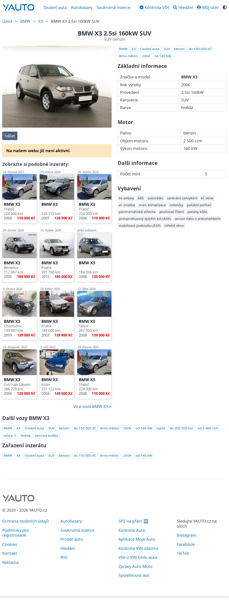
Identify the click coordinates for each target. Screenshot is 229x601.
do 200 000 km (181, 428)
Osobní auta (55, 7)
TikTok (183, 553)
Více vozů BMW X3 (91, 406)
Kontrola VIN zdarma (138, 548)
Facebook (186, 544)
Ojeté (160, 428)
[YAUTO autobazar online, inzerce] (18, 7)
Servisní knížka (46, 435)
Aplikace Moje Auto (137, 539)
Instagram (186, 535)
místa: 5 (10, 435)
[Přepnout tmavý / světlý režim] (225, 7)
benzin (179, 48)
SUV (167, 48)
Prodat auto (71, 539)
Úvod (7, 21)
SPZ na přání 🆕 (133, 521)
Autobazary (81, 7)
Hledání (67, 548)
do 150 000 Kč (200, 48)
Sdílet (9, 136)
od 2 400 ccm (207, 428)
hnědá (26, 435)
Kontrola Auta (132, 530)
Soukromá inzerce (113, 7)
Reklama (10, 562)
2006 (146, 56)
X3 (40, 21)
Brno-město (128, 56)
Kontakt (9, 553)
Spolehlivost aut (134, 575)
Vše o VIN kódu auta (138, 557)
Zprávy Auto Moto (136, 566)
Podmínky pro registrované (15, 532)
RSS (63, 557)
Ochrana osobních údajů (25, 521)
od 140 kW (162, 56)
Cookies (9, 544)
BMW (25, 21)
